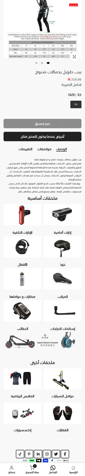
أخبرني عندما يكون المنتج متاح (42, 136)
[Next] (81, 149)
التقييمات (25, 149)
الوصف (61, 149)
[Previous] (3, 149)
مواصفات (44, 149)
